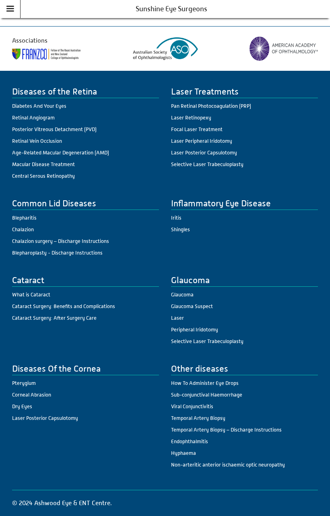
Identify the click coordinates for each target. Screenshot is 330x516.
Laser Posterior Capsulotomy (204, 153)
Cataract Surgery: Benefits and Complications (63, 306)
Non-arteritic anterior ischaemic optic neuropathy (228, 465)
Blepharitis (24, 218)
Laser (177, 318)
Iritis (176, 218)
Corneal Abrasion (31, 395)
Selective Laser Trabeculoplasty (207, 164)
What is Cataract (31, 295)
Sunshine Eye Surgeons (171, 9)
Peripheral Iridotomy (194, 330)
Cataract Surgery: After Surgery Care (54, 318)
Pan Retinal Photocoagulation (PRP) (211, 106)
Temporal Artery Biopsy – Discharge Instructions (226, 430)
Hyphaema (183, 453)
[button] (10, 9)
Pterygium (24, 383)
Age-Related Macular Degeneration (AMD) (60, 153)
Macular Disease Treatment (43, 164)
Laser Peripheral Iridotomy (201, 141)
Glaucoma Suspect (192, 306)
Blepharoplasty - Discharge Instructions (57, 253)
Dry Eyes (22, 406)
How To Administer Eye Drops (205, 383)
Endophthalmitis (189, 441)
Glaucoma (182, 295)
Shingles (180, 229)
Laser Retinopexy (191, 118)
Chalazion (23, 229)
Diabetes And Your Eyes (39, 106)
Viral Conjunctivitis (192, 406)
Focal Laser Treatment (197, 129)
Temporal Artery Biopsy (198, 418)
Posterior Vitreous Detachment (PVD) (54, 129)
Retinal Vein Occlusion (37, 141)
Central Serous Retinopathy (43, 176)
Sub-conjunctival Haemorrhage (206, 395)
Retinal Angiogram (33, 118)
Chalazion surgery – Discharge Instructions (60, 241)
